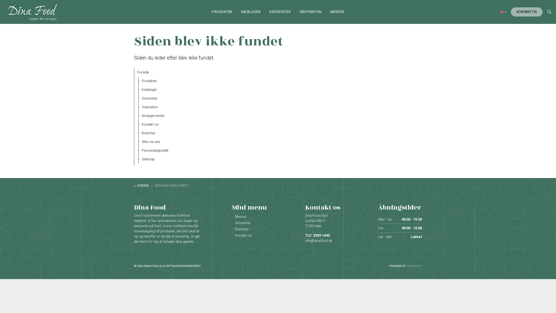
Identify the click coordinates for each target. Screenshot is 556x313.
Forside (143, 72)
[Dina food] (33, 12)
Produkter (222, 12)
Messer (337, 12)
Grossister (280, 12)
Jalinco (413, 266)
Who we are (151, 142)
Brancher (149, 133)
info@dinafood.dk (318, 241)
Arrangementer (153, 116)
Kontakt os (526, 12)
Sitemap (148, 159)
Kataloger (251, 12)
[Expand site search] (549, 12)
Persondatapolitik (155, 150)
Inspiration (310, 12)
